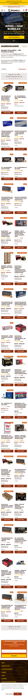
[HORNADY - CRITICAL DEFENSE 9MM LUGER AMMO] (7, 258)
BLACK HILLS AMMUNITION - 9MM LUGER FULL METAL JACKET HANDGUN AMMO (6, 573)
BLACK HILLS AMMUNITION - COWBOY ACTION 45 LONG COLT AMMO (7, 506)
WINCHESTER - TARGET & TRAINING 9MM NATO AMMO (7, 337)
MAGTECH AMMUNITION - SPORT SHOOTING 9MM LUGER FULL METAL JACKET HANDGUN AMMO (7, 134)
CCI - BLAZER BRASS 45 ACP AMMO (21, 168)
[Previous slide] (1, 27)
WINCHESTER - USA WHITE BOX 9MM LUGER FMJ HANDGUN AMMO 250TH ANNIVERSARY (21, 405)
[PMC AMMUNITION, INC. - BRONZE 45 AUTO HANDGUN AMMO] (7, 597)
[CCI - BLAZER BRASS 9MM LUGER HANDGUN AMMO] (21, 88)
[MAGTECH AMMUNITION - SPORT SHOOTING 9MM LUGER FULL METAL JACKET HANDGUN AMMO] (7, 123)
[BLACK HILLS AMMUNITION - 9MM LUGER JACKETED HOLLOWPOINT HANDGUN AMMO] (7, 223)
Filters (4, 69)
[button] (2, 10)
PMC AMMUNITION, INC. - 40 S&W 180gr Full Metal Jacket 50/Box (20, 471)
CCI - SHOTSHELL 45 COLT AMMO (6, 404)
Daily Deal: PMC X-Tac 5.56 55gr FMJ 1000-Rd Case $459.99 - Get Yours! (14, 6)
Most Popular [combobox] (22, 69)
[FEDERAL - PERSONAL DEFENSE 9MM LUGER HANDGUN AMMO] (21, 428)
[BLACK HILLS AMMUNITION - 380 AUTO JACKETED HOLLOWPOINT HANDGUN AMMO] (7, 461)
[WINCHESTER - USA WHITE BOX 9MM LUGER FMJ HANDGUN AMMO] (7, 428)
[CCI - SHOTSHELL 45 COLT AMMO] (7, 395)
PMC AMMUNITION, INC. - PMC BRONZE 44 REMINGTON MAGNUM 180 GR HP (20, 607)
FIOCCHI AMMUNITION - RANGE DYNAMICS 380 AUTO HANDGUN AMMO (21, 303)
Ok (17, 693)
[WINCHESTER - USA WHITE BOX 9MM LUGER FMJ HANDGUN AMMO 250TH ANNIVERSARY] (21, 395)
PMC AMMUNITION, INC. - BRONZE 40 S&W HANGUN (7, 539)
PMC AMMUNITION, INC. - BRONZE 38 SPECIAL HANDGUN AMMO (7, 303)
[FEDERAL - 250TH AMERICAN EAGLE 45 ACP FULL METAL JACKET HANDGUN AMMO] (21, 223)
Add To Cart (7, 112)
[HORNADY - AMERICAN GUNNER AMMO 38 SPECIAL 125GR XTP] (21, 562)
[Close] (25, 684)
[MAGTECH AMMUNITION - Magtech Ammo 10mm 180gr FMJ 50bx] (21, 189)
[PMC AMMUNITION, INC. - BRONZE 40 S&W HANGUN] (7, 530)
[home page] (14, 10)
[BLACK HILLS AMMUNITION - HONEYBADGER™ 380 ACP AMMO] (21, 328)
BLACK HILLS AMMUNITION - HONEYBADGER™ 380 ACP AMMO (20, 337)
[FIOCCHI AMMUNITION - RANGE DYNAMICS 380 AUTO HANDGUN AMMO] (21, 294)
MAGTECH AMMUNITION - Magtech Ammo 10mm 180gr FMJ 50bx (21, 199)
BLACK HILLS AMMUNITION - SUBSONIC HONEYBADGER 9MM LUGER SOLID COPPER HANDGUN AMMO (20, 269)
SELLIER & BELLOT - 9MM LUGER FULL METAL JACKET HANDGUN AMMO (6, 98)
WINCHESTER (4, 61)
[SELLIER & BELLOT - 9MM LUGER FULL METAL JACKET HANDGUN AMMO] (7, 88)
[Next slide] (26, 27)
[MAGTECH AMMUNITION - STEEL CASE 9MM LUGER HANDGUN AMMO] (21, 123)
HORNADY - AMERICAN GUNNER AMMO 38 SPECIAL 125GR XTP (20, 572)
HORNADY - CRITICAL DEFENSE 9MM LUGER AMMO (6, 267)
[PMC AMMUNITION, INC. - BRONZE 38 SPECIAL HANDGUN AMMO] (7, 294)
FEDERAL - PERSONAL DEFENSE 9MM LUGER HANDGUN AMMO (20, 437)
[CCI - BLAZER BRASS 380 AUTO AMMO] (7, 160)
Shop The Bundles (14, 37)
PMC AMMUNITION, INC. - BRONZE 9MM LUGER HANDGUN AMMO (7, 199)
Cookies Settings (9, 693)
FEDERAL (15, 60)
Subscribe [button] (14, 655)
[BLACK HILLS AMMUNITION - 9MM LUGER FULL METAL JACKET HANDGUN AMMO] (7, 562)
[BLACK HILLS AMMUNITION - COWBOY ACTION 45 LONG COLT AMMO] (7, 496)
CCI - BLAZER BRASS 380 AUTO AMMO (6, 168)
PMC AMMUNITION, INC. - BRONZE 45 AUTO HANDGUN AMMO (7, 607)
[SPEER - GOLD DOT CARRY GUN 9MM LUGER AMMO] (7, 362)
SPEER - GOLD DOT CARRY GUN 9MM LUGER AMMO (6, 371)
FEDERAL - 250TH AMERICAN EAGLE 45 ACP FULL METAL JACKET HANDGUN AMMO (20, 233)
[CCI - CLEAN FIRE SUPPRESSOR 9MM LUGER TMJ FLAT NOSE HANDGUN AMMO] (21, 530)
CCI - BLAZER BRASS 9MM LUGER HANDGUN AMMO (20, 97)
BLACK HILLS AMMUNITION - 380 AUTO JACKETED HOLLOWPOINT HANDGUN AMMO (6, 472)
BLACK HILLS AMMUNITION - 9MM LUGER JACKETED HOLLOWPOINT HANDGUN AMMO (6, 233)
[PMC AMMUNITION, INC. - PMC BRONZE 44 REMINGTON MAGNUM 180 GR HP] (21, 597)
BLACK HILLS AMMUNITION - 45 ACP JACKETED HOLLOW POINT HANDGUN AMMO (21, 371)
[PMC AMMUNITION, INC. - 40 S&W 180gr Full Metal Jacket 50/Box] (21, 461)
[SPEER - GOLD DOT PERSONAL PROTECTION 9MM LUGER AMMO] (21, 496)
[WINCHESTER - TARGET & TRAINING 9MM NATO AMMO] (7, 328)
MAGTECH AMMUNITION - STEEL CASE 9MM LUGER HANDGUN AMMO (21, 133)
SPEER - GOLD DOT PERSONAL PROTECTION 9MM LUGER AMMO (19, 506)
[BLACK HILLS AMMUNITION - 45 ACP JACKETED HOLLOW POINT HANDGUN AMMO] (21, 362)
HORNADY (20, 60)
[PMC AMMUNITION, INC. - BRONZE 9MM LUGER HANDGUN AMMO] (7, 189)
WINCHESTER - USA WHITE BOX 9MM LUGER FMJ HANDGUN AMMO (7, 437)
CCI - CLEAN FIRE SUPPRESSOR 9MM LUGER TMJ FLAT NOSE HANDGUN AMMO (20, 540)
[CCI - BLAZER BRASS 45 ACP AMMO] (21, 160)
